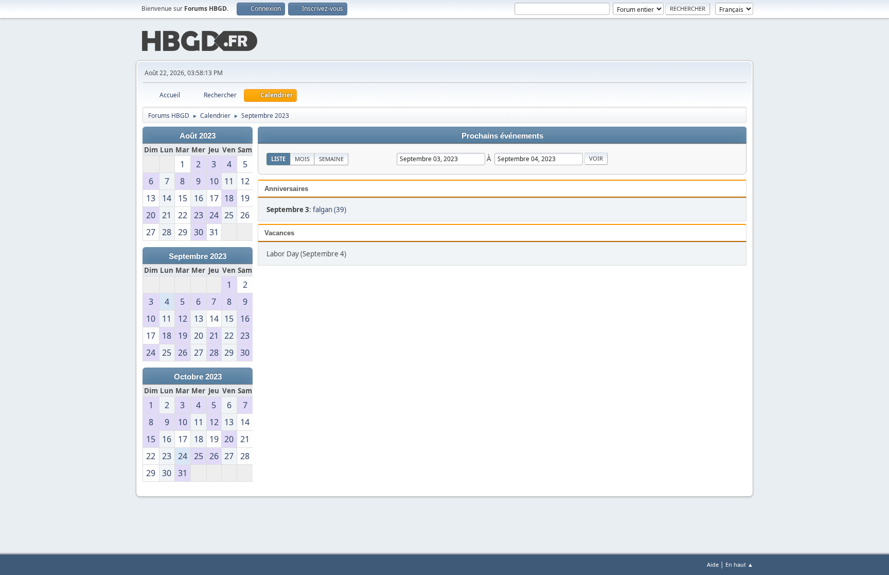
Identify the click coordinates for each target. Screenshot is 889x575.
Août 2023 (198, 136)
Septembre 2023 (197, 256)
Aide (713, 564)
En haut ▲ (739, 564)
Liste (278, 159)
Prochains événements (502, 136)
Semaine (331, 159)
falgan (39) (329, 209)
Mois (302, 159)
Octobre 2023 (198, 377)
